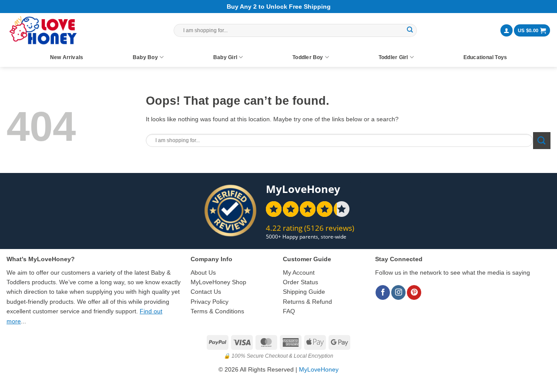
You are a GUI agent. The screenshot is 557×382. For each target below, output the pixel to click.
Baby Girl (225, 57)
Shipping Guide (304, 291)
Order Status (300, 282)
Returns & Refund (307, 301)
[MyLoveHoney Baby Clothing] (43, 30)
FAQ (289, 311)
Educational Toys (485, 57)
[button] (506, 30)
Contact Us (206, 291)
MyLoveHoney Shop (218, 282)
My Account (299, 272)
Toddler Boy (307, 57)
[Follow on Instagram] (398, 292)
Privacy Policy (209, 301)
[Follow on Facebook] (383, 292)
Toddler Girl (393, 57)
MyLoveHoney (319, 369)
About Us (203, 272)
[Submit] (409, 30)
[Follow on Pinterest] (414, 292)
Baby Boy (145, 57)
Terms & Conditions (217, 311)
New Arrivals (67, 57)
